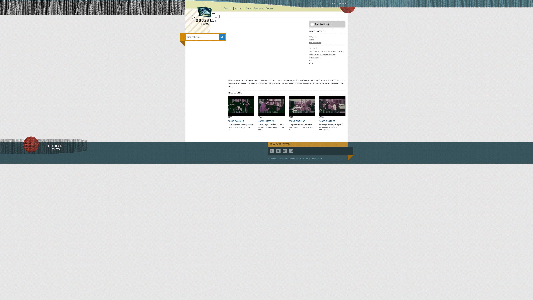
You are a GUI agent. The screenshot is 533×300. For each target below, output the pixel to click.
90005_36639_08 (297, 121)
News (248, 8)
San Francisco (315, 43)
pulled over (314, 55)
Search (227, 8)
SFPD (341, 51)
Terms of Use (317, 158)
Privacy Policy (305, 158)
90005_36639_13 (236, 121)
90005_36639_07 (327, 121)
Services (258, 8)
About (238, 8)
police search (315, 58)
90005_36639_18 (266, 121)
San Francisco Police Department (323, 51)
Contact (270, 8)
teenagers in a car (328, 55)
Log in (333, 3)
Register (343, 3)
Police (311, 40)
